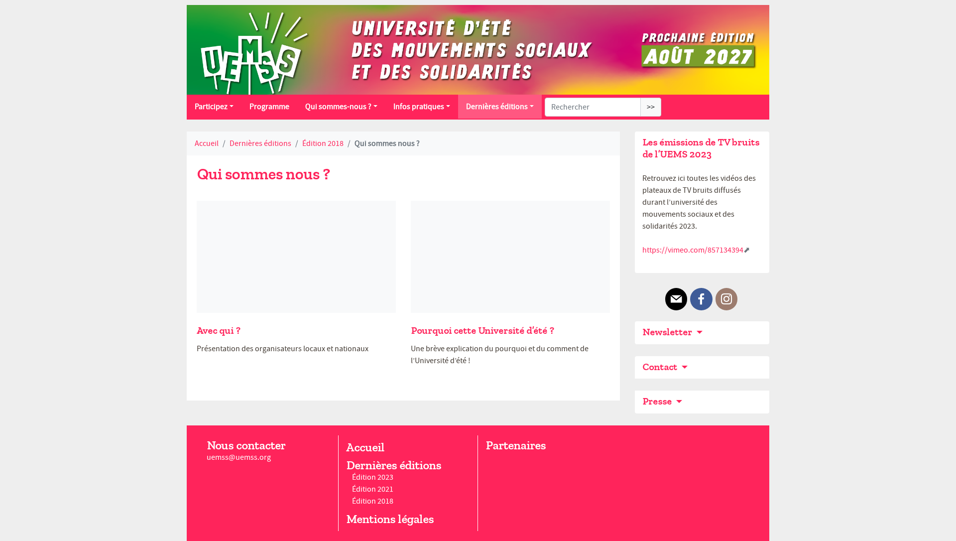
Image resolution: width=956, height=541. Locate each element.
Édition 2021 (372, 489)
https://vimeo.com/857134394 (692, 250)
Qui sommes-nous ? (338, 107)
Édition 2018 (323, 143)
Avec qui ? (218, 330)
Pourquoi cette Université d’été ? (482, 330)
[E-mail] (676, 299)
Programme (269, 107)
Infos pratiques (418, 107)
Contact (660, 367)
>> (651, 107)
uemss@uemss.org (239, 457)
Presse (658, 401)
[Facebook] (701, 299)
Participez (211, 107)
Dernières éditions (497, 107)
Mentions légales (390, 519)
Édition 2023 (372, 477)
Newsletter (668, 332)
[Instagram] (726, 299)
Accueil (207, 143)
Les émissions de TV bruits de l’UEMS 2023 (700, 148)
